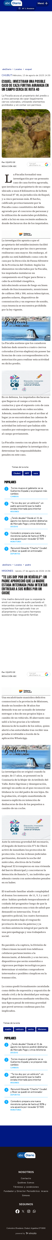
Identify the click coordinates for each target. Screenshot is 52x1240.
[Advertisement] (26, 40)
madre (8, 1029)
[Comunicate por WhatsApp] (34, 1211)
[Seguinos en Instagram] (28, 1211)
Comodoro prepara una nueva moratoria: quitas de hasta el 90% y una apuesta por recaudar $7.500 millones (28, 537)
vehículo (20, 1029)
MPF (27, 473)
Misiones (42, 1029)
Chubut (17, 473)
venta (31, 1029)
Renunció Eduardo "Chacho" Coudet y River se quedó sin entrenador (28, 550)
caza (35, 473)
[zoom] (26, 133)
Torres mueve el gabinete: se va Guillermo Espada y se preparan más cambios (28, 491)
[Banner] (26, 237)
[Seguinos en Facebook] (17, 1211)
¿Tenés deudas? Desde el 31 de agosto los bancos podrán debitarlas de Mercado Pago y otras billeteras (28, 521)
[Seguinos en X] (23, 1211)
